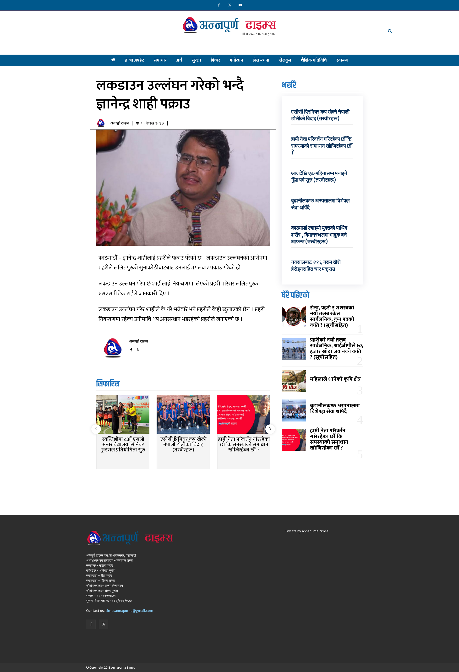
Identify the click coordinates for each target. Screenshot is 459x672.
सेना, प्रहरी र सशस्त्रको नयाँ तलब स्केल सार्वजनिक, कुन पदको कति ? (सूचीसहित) (332, 316)
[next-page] (270, 429)
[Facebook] (219, 5)
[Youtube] (240, 5)
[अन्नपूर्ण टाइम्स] (102, 123)
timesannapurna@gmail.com (129, 611)
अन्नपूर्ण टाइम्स (119, 123)
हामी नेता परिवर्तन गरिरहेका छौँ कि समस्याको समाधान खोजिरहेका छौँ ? (244, 444)
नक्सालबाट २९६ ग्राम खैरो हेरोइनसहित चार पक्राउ (316, 265)
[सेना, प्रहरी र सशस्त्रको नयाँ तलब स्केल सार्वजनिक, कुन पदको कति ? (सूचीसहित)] (294, 317)
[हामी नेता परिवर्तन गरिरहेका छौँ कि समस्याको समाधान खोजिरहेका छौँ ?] (243, 415)
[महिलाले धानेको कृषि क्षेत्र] (294, 381)
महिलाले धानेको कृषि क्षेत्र (335, 379)
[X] (229, 5)
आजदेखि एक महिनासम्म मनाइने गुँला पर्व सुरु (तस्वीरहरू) (319, 176)
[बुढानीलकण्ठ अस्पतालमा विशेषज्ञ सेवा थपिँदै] (294, 410)
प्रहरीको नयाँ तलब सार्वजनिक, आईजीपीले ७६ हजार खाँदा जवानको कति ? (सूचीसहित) (336, 349)
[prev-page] (96, 429)
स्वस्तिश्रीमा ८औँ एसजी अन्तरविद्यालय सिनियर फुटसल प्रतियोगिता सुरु (123, 444)
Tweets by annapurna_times (306, 531)
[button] (390, 31)
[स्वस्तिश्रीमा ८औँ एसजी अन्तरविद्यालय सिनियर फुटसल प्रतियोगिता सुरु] (122, 415)
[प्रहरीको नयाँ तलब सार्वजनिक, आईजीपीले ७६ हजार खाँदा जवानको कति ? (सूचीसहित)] (294, 349)
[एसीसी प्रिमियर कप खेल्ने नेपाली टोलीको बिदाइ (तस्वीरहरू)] (183, 415)
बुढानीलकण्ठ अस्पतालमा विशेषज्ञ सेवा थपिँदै (335, 408)
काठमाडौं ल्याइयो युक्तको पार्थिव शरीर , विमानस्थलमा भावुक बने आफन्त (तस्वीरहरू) (319, 234)
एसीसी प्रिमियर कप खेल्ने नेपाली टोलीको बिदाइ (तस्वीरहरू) (183, 444)
